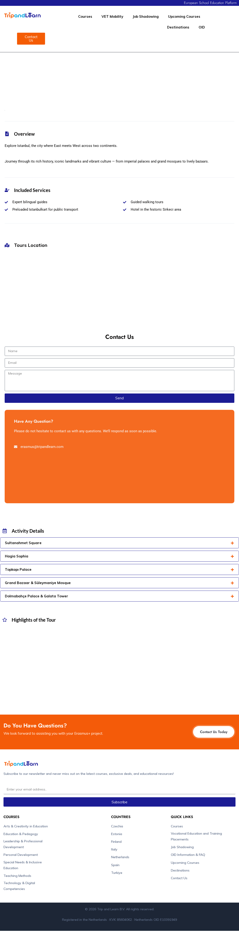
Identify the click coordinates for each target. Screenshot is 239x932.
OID (202, 27)
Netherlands (120, 857)
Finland (116, 842)
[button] (119, 543)
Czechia (117, 826)
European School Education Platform (210, 2)
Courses (85, 16)
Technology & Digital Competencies (19, 886)
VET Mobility (112, 16)
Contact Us (179, 878)
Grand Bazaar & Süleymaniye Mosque (38, 583)
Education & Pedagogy (21, 834)
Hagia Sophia (16, 556)
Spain (115, 865)
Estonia (116, 834)
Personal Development (21, 855)
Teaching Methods (17, 876)
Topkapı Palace (18, 569)
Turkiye (116, 873)
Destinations (178, 27)
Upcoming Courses (184, 16)
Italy (114, 849)
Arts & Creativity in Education (26, 826)
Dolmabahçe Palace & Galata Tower (36, 596)
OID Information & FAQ (188, 855)
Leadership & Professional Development (23, 844)
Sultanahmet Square (23, 543)
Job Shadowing (146, 16)
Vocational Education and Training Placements (196, 836)
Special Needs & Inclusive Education (23, 865)
